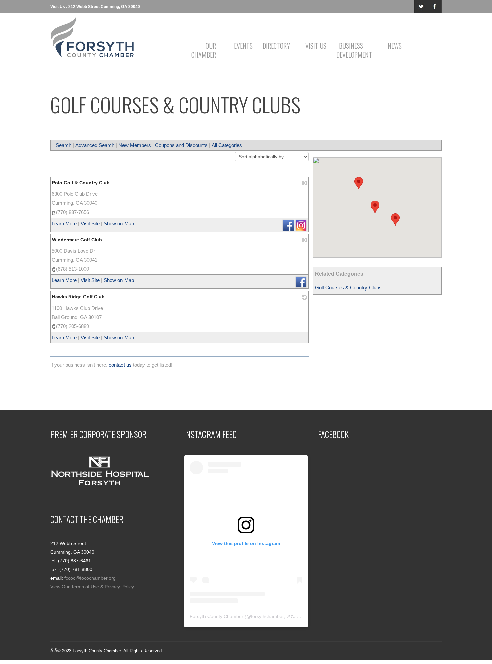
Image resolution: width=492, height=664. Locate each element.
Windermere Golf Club (77, 239)
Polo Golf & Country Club (81, 182)
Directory (276, 45)
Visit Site (90, 223)
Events (243, 45)
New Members (134, 145)
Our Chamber (203, 50)
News (395, 45)
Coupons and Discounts (181, 145)
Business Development (352, 50)
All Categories (227, 145)
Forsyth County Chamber (216, 616)
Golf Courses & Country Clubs (348, 287)
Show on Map (119, 223)
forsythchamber (267, 616)
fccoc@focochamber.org (90, 578)
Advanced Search (94, 145)
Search (63, 145)
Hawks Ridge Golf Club (78, 296)
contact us (120, 365)
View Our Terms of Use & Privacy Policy (92, 586)
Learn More (64, 223)
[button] (375, 207)
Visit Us (315, 45)
